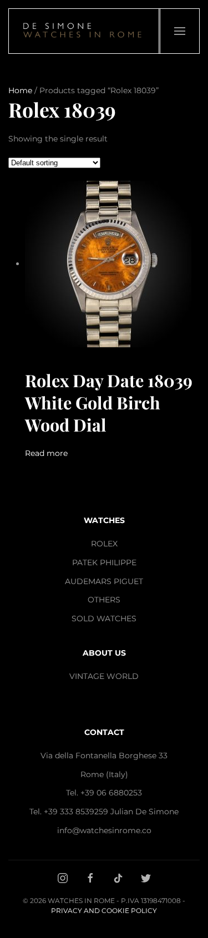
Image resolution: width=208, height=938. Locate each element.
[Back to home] (84, 31)
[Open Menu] (179, 31)
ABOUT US (104, 653)
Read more (46, 453)
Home (20, 90)
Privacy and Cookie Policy (104, 910)
